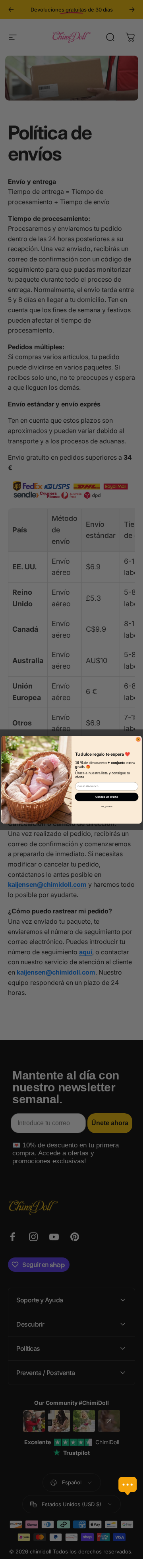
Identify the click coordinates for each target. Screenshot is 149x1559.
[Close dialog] (138, 739)
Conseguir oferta (106, 796)
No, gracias (106, 806)
